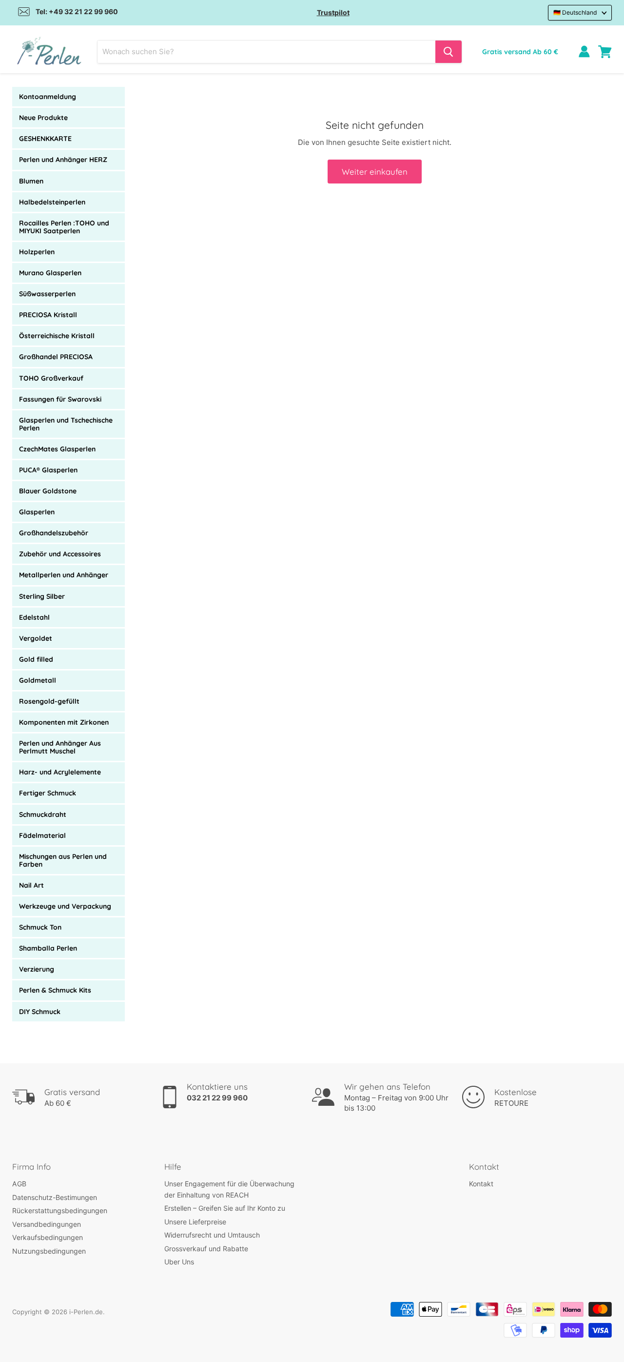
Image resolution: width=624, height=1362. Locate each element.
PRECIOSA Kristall (48, 314)
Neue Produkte (43, 117)
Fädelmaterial (42, 835)
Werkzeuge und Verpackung (65, 906)
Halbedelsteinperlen (52, 202)
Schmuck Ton (40, 927)
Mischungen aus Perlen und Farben (63, 860)
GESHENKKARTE (45, 138)
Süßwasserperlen (47, 293)
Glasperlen (37, 512)
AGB (19, 1183)
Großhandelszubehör (53, 533)
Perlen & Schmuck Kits (55, 990)
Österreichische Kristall (57, 335)
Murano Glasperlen (50, 272)
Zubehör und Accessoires (60, 553)
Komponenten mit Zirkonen (64, 722)
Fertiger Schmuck (47, 793)
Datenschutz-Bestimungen (54, 1197)
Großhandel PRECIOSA (56, 356)
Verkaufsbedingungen (47, 1237)
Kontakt (481, 1183)
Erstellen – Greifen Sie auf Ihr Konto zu (224, 1208)
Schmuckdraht (42, 814)
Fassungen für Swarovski (60, 399)
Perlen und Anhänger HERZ (63, 159)
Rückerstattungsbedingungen (59, 1210)
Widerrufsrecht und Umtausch (212, 1235)
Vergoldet (35, 638)
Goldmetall (37, 680)
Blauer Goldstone (48, 491)
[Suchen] (448, 52)
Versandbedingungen (46, 1224)
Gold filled (36, 659)
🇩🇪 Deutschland (575, 12)
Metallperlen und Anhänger (63, 574)
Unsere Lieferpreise (195, 1222)
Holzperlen (37, 251)
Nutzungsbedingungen (49, 1251)
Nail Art (31, 885)
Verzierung (36, 969)
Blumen (31, 181)
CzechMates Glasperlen (57, 449)
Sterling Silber (42, 596)
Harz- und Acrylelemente (60, 772)
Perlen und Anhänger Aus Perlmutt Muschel (60, 747)
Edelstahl (34, 617)
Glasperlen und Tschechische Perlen (66, 424)
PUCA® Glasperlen (48, 470)
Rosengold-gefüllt (49, 701)
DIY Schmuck (39, 1011)
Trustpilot (333, 12)
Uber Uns (179, 1262)
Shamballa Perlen (48, 948)
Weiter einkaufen (375, 171)
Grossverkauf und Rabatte (206, 1248)
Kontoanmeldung (47, 96)
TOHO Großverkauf (51, 378)
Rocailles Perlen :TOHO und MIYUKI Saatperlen (64, 227)
